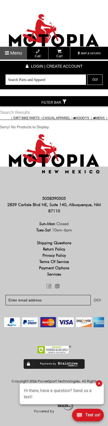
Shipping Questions (54, 242)
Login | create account (56, 66)
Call (38, 56)
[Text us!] (88, 416)
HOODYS (82, 118)
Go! (95, 79)
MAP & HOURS (90, 53)
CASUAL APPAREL (56, 118)
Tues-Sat (54, 229)
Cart (59, 56)
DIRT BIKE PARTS (26, 118)
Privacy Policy (54, 255)
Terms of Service (54, 261)
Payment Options (54, 267)
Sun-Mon (54, 223)
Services (54, 274)
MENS (100, 118)
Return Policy (54, 249)
